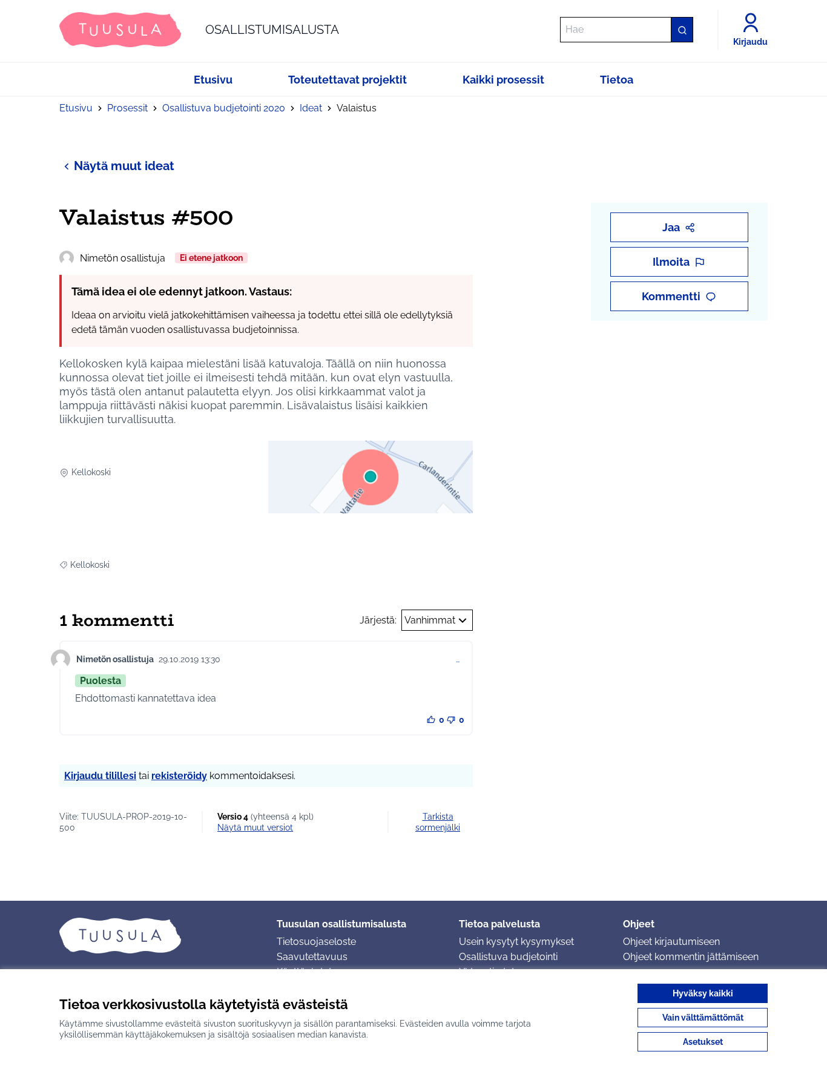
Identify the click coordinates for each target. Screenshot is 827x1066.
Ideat (311, 108)
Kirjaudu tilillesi (100, 775)
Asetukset (703, 1042)
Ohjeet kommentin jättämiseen (691, 956)
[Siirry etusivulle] (158, 935)
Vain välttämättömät (702, 1017)
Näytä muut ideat (124, 166)
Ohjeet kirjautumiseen (671, 941)
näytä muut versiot (255, 827)
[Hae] (682, 30)
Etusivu (76, 108)
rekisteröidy (179, 775)
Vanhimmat (429, 620)
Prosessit (127, 108)
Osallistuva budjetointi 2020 (223, 108)
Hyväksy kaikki (703, 993)
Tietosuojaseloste (316, 941)
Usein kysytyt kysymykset (516, 941)
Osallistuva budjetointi (508, 956)
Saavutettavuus (312, 956)
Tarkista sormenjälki (437, 822)
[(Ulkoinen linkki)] (370, 477)
